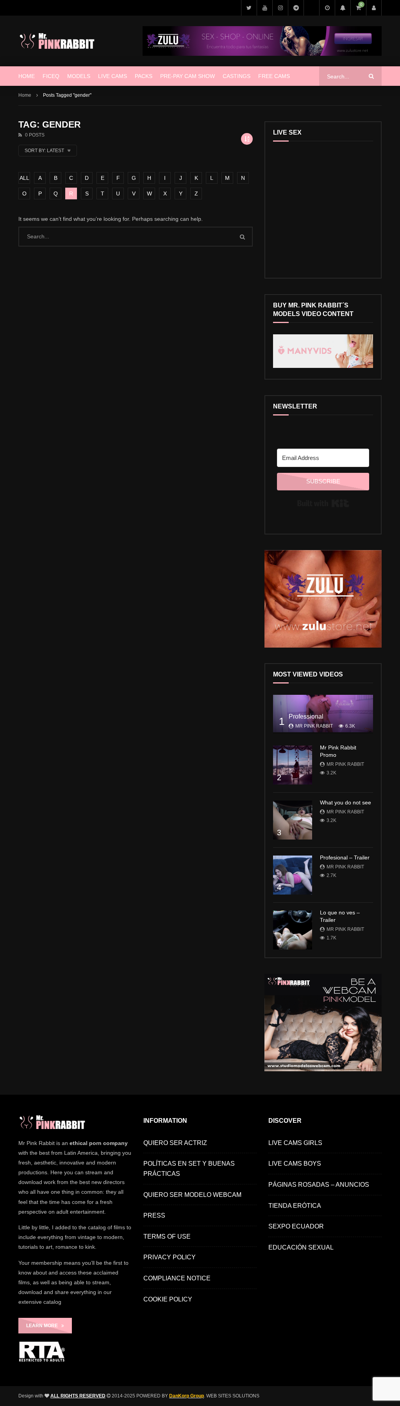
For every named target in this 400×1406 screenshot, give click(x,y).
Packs (143, 76)
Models (78, 76)
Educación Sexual (301, 1247)
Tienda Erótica (294, 1205)
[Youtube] (264, 8)
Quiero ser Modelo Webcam (192, 1194)
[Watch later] (327, 8)
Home (26, 76)
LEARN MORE (43, 1325)
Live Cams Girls (295, 1143)
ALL (24, 178)
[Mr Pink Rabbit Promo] (292, 765)
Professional (306, 716)
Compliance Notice (177, 1278)
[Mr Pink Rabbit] (58, 41)
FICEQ (51, 76)
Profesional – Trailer (345, 857)
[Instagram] (280, 8)
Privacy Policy (169, 1257)
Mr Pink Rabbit (314, 726)
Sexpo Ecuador (296, 1226)
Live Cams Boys (294, 1163)
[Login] (374, 8)
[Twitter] (249, 8)
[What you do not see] (292, 820)
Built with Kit (323, 503)
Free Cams (274, 76)
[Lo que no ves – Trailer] (292, 930)
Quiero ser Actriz (175, 1143)
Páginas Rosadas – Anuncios (318, 1184)
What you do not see (345, 802)
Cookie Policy (167, 1299)
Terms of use (167, 1236)
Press (154, 1215)
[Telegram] (296, 8)
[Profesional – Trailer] (292, 875)
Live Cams (112, 76)
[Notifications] (342, 8)
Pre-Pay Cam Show (187, 76)
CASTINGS (236, 76)
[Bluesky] (311, 8)
